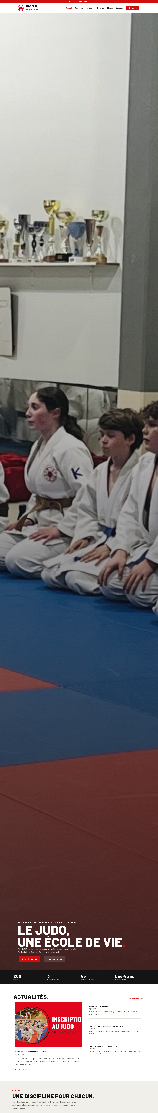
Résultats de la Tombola (98, 1006)
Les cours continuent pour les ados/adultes (106, 1026)
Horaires (100, 8)
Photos (110, 8)
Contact (119, 8)
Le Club (89, 8)
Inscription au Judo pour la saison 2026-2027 (33, 1051)
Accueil (69, 8)
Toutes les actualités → (135, 998)
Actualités (79, 8)
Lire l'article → (20, 1069)
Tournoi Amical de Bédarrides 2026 (103, 1046)
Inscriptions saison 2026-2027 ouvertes (79, 2)
